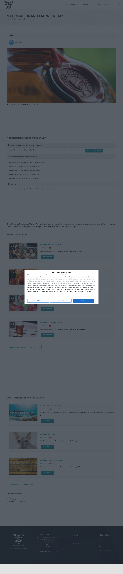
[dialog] (61, 287)
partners (37, 275)
